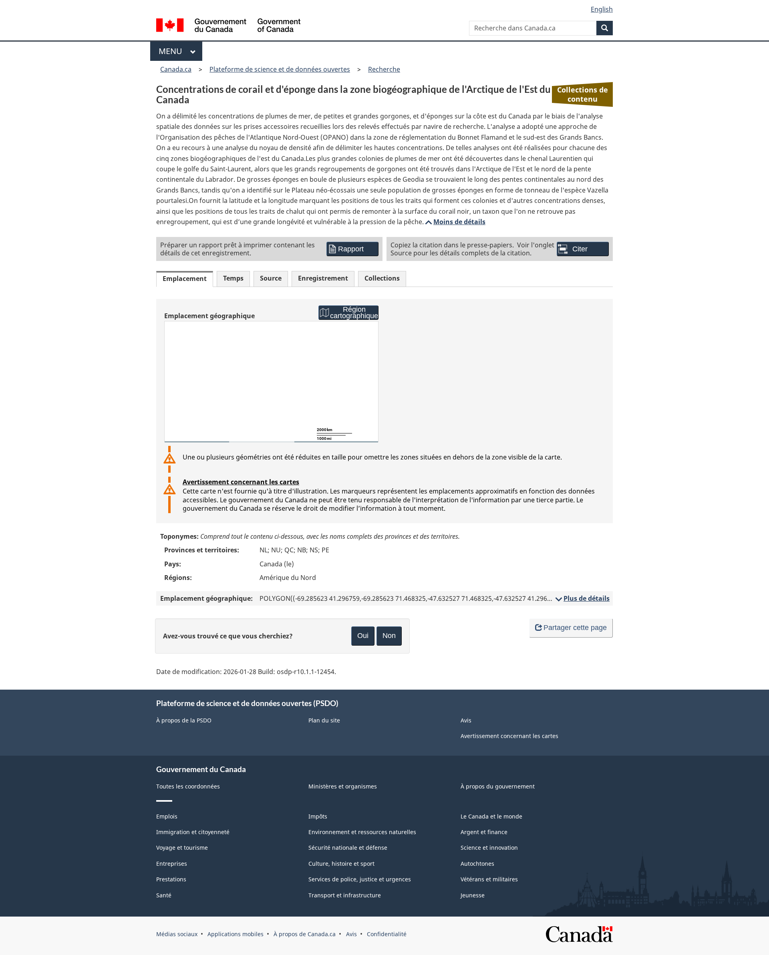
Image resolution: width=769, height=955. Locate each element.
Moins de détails (454, 221)
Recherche (384, 69)
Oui (362, 636)
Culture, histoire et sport (341, 863)
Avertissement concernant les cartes (241, 482)
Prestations (171, 879)
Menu (172, 51)
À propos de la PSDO (183, 720)
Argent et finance (484, 832)
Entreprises (171, 863)
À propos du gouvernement (498, 786)
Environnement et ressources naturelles (362, 832)
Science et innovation (489, 847)
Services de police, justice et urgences (359, 879)
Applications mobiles (235, 934)
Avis (466, 720)
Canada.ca (175, 69)
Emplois (166, 816)
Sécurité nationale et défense (347, 847)
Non (389, 636)
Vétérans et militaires (489, 879)
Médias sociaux (176, 934)
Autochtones (477, 863)
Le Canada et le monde (491, 816)
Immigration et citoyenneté (192, 832)
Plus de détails (582, 598)
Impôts (317, 816)
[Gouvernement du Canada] (228, 26)
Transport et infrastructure (344, 895)
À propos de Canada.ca (305, 934)
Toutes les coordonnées (188, 786)
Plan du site (324, 720)
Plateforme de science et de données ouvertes (279, 69)
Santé (163, 895)
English (602, 9)
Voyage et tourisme (182, 847)
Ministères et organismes (342, 786)
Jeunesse (473, 895)
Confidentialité (387, 934)
